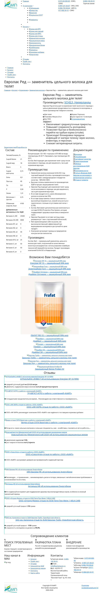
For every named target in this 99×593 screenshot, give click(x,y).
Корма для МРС (35, 34)
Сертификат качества (83, 159)
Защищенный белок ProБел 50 (49, 369)
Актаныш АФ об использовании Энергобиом (49, 486)
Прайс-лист (27, 61)
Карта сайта (35, 573)
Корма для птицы (36, 36)
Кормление (23, 90)
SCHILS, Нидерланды (77, 102)
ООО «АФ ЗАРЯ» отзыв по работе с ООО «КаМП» (49, 407)
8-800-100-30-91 (89, 1)
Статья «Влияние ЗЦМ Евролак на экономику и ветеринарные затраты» (82, 175)
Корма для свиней (36, 31)
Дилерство (34, 10)
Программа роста (81, 171)
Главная (26, 1)
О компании (27, 6)
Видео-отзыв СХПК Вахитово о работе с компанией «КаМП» (49, 422)
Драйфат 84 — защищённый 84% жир (49, 352)
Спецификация (80, 157)
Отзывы (26, 59)
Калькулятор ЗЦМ (37, 566)
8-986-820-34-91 (88, 572)
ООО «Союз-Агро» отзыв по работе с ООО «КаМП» (49, 454)
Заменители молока (37, 38)
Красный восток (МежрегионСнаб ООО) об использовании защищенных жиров (49, 434)
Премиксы (33, 50)
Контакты (26, 64)
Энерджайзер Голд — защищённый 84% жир (49, 268)
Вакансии (33, 13)
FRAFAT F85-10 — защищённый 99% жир (49, 335)
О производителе (78, 119)
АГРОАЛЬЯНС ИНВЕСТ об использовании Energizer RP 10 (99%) (49, 379)
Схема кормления (81, 161)
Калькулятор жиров (38, 568)
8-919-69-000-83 (64, 1)
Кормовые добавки (37, 52)
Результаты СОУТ (36, 15)
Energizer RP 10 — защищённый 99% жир (49, 263)
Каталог (26, 27)
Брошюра (78, 154)
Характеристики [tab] (10, 147)
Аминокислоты (35, 43)
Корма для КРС (35, 29)
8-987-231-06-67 (64, 6)
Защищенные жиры (37, 41)
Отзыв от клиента (81, 180)
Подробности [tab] (21, 147)
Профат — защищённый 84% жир (49, 346)
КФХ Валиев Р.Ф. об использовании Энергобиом (49, 471)
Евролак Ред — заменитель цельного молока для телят (49, 363)
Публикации (34, 8)
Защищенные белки (37, 45)
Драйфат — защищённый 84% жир (49, 341)
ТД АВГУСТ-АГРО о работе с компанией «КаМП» (49, 393)
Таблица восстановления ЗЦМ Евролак (81, 166)
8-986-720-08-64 (64, 8)
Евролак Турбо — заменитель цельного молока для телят (49, 357)
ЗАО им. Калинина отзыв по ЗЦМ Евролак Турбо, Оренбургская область (49, 520)
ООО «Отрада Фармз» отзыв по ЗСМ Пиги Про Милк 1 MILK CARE (49, 500)
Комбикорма (34, 48)
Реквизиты (34, 20)
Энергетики (34, 54)
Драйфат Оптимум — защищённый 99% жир (49, 274)
